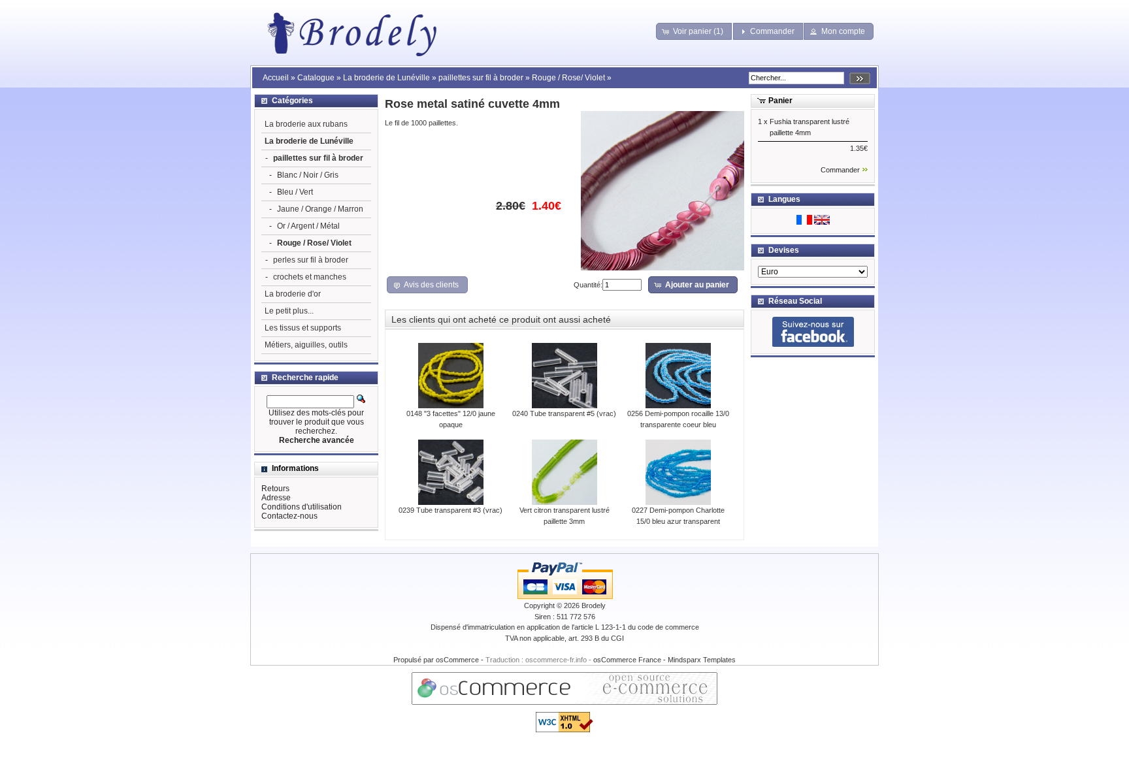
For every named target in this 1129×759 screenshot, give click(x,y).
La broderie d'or (293, 294)
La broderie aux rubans (306, 124)
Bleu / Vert (295, 192)
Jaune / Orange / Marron (320, 209)
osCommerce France (627, 660)
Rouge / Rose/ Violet (568, 77)
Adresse (276, 497)
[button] (694, 31)
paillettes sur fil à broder (480, 77)
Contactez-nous (289, 516)
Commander (840, 170)
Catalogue (316, 77)
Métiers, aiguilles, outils (306, 344)
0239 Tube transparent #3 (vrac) (450, 510)
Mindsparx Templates (702, 660)
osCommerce (457, 660)
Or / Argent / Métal (308, 226)
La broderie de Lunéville (386, 77)
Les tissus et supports (303, 327)
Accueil (276, 77)
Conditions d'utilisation (301, 506)
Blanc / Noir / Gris (307, 175)
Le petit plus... (289, 310)
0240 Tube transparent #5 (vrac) (564, 413)
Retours (275, 488)
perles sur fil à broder (310, 260)
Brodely (593, 605)
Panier (780, 100)
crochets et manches (309, 277)
